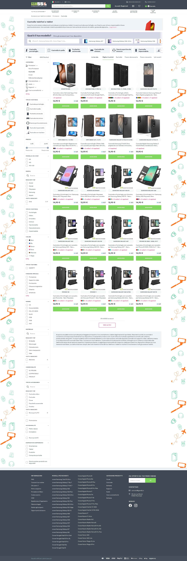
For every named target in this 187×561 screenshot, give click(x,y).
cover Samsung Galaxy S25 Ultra (62, 504)
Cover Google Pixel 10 (59, 548)
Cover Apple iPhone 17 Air (86, 498)
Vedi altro (107, 325)
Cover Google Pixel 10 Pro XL (61, 538)
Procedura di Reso (37, 492)
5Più (27, 296)
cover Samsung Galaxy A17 (61, 529)
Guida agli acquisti (37, 507)
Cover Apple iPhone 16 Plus (86, 482)
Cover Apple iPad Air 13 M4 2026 (88, 510)
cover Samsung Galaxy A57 (61, 517)
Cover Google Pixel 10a (59, 545)
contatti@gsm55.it (137, 490)
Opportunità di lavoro (38, 510)
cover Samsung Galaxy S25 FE (61, 510)
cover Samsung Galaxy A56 (61, 513)
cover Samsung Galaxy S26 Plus (62, 492)
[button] (65, 97)
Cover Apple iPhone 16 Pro (86, 485)
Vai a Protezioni (34, 68)
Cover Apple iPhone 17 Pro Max (88, 504)
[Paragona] (71, 65)
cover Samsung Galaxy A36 (61, 520)
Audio (108, 492)
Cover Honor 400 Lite (85, 538)
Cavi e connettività (112, 495)
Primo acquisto (36, 489)
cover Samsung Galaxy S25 (61, 498)
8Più (27, 259)
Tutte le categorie (37, 11)
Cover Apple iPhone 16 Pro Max (88, 488)
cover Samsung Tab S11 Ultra (61, 479)
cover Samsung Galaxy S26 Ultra (62, 495)
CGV (32, 498)
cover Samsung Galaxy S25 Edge (62, 507)
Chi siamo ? (35, 485)
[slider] (27, 148)
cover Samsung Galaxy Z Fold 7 (62, 485)
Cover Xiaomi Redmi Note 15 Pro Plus (90, 532)
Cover (31, 75)
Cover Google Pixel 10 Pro (60, 542)
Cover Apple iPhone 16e (85, 479)
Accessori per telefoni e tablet (41, 16)
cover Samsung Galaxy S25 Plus (62, 501)
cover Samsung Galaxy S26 (61, 489)
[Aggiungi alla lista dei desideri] (75, 65)
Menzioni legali (36, 504)
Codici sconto (35, 495)
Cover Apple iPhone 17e (85, 494)
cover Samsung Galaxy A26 (61, 526)
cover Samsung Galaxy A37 (61, 523)
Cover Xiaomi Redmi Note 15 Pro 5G (89, 526)
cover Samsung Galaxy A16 (61, 532)
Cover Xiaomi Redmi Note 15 (87, 522)
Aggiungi (65, 106)
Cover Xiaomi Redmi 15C (86, 519)
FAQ (32, 479)
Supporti (109, 489)
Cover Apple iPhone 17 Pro (86, 501)
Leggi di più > (113, 27)
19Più (28, 94)
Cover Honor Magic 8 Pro (86, 544)
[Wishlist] (139, 6)
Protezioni (56, 16)
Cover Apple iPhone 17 (85, 491)
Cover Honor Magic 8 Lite (86, 541)
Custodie (64, 16)
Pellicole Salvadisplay (35, 78)
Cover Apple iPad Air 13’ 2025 (87, 507)
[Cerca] (108, 6)
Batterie (109, 485)
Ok (150, 480)
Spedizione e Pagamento (39, 501)
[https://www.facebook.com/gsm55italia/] (130, 505)
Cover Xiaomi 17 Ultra (85, 516)
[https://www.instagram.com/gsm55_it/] (135, 505)
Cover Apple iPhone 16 (85, 476)
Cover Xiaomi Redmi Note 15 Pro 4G (89, 529)
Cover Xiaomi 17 (83, 513)
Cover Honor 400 (83, 535)
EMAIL (69, 2)
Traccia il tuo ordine (37, 482)
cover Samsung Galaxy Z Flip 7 (62, 482)
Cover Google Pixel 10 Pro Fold (61, 535)
